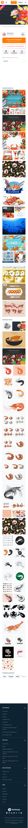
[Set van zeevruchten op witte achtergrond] (8, 174)
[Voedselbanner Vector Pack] (13, 319)
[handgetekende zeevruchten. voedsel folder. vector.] (13, 308)
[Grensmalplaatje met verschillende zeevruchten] (13, 100)
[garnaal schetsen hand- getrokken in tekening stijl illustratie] (8, 468)
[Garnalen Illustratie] (13, 334)
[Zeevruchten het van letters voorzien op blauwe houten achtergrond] (13, 273)
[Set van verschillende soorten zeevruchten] (10, 119)
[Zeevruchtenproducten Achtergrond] (7, 242)
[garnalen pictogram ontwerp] (8, 445)
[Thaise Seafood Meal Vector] (13, 392)
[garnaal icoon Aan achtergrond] (8, 434)
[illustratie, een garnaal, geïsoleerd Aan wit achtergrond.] (7, 480)
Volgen (22, 34)
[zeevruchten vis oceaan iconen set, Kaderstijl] (8, 676)
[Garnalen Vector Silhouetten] (13, 804)
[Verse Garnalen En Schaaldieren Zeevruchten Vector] (9, 378)
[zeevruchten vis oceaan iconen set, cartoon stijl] (19, 759)
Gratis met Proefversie (14, 40)
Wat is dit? (16, 57)
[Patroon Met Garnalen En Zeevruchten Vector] (13, 188)
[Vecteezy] (2, 2)
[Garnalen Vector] (13, 351)
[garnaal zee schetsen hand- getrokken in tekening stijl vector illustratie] (13, 611)
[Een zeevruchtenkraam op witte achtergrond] (7, 164)
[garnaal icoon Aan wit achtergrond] (7, 423)
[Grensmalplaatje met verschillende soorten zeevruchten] (13, 149)
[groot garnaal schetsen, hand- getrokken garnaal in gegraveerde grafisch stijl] (8, 771)
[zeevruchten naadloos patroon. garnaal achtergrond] (7, 641)
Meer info (6, 62)
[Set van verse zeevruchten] (5, 113)
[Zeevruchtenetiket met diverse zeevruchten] (13, 205)
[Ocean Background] (13, 257)
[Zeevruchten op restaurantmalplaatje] (8, 231)
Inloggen (20, 2)
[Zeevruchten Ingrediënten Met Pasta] (13, 131)
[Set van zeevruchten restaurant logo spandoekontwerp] (8, 287)
